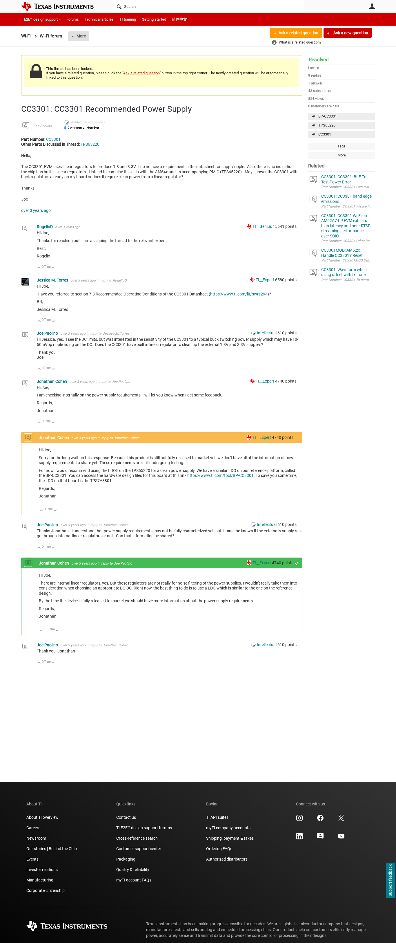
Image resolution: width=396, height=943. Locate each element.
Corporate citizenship (45, 890)
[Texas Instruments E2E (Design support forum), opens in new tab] (320, 838)
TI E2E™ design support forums (144, 827)
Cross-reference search (137, 838)
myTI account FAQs (133, 880)
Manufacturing (39, 880)
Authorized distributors (227, 859)
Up (39, 268)
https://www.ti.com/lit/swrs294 (239, 294)
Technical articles (99, 19)
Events (32, 859)
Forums (72, 19)
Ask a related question (298, 32)
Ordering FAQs (219, 848)
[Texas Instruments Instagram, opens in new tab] (299, 820)
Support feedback (390, 881)
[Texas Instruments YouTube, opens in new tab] (341, 838)
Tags (341, 146)
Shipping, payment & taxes (230, 838)
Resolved (319, 59)
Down (53, 268)
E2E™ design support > (42, 19)
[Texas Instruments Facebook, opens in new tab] (320, 820)
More (81, 36)
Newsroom (36, 838)
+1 (297, 563)
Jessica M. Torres (53, 280)
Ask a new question (350, 32)
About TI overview (42, 817)
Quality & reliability (132, 869)
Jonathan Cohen (52, 381)
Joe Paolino (42, 126)
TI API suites (217, 817)
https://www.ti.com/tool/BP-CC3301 (220, 475)
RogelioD (45, 226)
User (372, 6)
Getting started (154, 19)
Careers (33, 827)
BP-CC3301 (327, 116)
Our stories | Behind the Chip (51, 848)
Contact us (126, 817)
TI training (127, 19)
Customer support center (138, 848)
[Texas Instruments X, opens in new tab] (341, 820)
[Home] (61, 6)
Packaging (125, 859)
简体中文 (179, 19)
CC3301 (324, 134)
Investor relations (42, 869)
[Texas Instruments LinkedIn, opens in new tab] (299, 838)
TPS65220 (326, 125)
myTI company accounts (228, 827)
